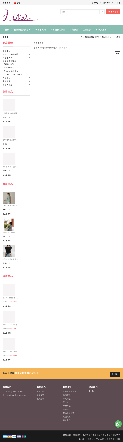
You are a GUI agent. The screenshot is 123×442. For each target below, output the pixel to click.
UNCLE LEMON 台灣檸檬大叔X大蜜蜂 (11, 325)
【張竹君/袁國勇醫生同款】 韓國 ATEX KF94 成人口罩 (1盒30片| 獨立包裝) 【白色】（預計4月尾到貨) (11, 113)
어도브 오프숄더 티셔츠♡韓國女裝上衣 (11, 259)
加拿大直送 (101, 29)
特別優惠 (67, 434)
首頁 (7, 29)
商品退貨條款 (69, 413)
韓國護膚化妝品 (58, 29)
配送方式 (67, 402)
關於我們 (67, 420)
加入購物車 (7, 122)
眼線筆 (117, 37)
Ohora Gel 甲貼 (11, 71)
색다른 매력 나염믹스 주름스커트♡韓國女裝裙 (11, 167)
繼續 (117, 53)
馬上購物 (115, 374)
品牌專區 (87, 434)
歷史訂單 (41, 395)
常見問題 (67, 398)
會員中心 (41, 391)
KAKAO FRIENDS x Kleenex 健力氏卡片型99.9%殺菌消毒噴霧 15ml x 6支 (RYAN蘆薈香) (11, 298)
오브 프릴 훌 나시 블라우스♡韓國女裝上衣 (11, 205)
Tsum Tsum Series (13, 74)
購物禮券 (77, 434)
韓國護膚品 (9, 67)
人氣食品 (74, 29)
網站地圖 (106, 434)
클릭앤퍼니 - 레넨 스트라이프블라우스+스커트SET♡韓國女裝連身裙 (11, 232)
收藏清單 (41, 398)
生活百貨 (87, 29)
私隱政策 (67, 416)
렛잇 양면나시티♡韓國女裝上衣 (11, 140)
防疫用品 (6, 51)
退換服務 (97, 434)
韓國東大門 (40, 29)
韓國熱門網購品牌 (22, 29)
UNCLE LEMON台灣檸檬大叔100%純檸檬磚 (11, 351)
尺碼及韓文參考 (70, 391)
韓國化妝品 (107, 37)
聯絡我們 (67, 409)
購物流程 (67, 395)
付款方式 (67, 406)
